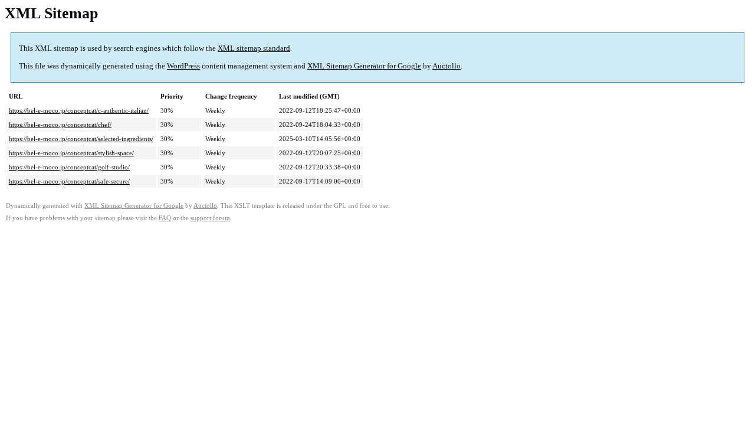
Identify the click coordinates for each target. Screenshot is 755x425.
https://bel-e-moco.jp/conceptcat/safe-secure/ (69, 181)
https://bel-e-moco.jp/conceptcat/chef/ (60, 124)
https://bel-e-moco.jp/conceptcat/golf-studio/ (69, 167)
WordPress (183, 65)
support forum (210, 218)
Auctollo (446, 65)
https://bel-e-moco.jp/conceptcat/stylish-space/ (71, 152)
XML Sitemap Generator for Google (364, 65)
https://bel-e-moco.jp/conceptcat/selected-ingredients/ (81, 138)
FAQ (165, 218)
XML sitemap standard (254, 48)
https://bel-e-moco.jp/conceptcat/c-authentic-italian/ (79, 110)
